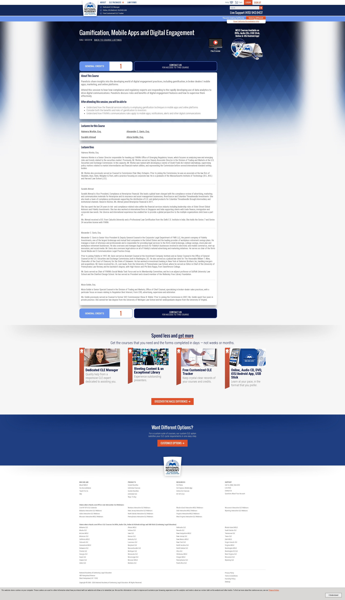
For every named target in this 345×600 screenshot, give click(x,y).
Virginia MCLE (229, 545)
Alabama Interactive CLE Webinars (90, 511)
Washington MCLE (231, 548)
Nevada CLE (180, 530)
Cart (240, 2)
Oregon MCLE (180, 557)
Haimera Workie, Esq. (91, 131)
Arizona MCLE (83, 533)
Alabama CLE (83, 527)
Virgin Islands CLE (231, 542)
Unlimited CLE (132, 494)
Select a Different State (256, 19)
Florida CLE (83, 551)
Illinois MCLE (132, 527)
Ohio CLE (179, 551)
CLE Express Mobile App (184, 488)
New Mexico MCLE (182, 539)
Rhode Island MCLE (231, 527)
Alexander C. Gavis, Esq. (138, 131)
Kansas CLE (132, 536)
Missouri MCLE (133, 560)
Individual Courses (134, 488)
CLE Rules (179, 485)
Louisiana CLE (132, 542)
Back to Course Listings (108, 40)
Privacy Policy (274, 590)
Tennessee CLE (230, 533)
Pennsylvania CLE (182, 560)
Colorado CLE (83, 542)
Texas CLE (228, 536)
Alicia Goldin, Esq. (135, 137)
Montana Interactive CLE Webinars (139, 508)
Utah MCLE (228, 539)
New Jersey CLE (181, 536)
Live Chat (228, 488)
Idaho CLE (82, 563)
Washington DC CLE (231, 551)
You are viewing (233, 18)
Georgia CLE (83, 554)
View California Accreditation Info (246, 21)
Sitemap (227, 582)
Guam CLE (82, 557)
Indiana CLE (132, 530)
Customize (171, 443)
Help (227, 2)
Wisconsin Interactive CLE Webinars (237, 508)
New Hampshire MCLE (183, 533)
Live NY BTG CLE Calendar (88, 508)
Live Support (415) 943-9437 (246, 12)
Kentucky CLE (132, 539)
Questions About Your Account (235, 494)
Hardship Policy (230, 579)
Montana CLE (132, 563)
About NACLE (83, 485)
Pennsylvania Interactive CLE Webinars (140, 517)
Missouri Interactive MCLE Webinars (91, 517)
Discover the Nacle (171, 401)
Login (248, 2)
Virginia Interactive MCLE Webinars (188, 514)
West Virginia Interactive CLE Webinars (189, 517)
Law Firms (132, 2)
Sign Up (257, 2)
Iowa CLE (131, 533)
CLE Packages (115, 2)
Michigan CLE (132, 551)
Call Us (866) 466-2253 (232, 485)
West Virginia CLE (231, 554)
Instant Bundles (133, 485)
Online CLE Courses (182, 491)
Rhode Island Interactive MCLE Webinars (189, 508)
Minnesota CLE (133, 554)
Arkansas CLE (83, 536)
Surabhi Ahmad (88, 137)
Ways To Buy (132, 497)
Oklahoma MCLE (181, 554)
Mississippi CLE (133, 557)
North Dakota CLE (182, 548)
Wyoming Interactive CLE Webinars (236, 511)
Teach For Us (83, 491)
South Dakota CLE (230, 530)
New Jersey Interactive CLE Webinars (140, 511)
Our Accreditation (85, 488)
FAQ (80, 494)
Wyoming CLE (229, 560)
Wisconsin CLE (230, 557)
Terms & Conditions (231, 576)
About (103, 2)
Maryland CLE (132, 545)
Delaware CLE (83, 548)
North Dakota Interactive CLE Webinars (140, 514)
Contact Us (175, 65)
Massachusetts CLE (134, 548)
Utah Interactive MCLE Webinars (186, 511)
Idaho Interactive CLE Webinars (89, 514)
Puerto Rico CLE (181, 563)
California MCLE (84, 539)
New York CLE (181, 542)
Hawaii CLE (83, 560)
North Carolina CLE (182, 545)
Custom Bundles (133, 491)
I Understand (333, 595)
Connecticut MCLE (85, 545)
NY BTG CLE (180, 494)
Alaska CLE (83, 530)
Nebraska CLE (181, 527)
